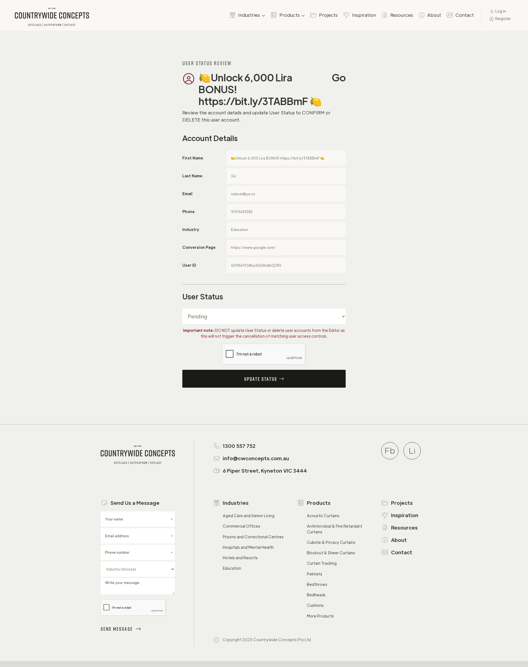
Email (187, 193)
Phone (188, 211)
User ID (189, 265)
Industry (190, 229)
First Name (192, 158)
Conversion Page (199, 247)
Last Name (192, 175)
